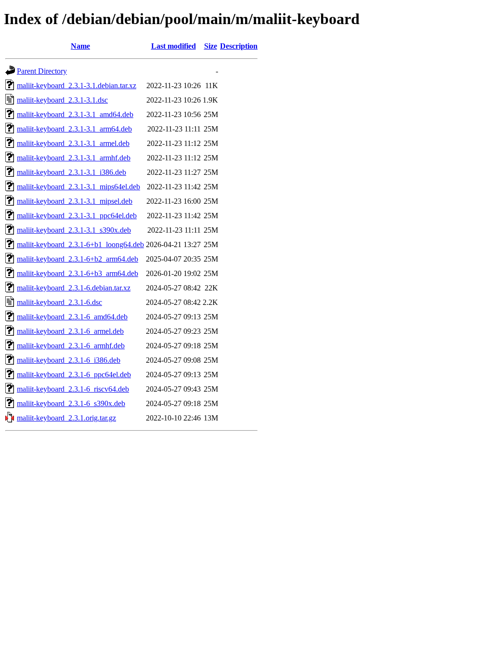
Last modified (173, 46)
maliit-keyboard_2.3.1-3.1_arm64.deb (74, 129)
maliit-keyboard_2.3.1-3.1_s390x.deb (74, 230)
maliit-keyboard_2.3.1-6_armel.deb (70, 331)
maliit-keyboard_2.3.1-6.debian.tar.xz (73, 288)
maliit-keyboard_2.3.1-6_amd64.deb (72, 317)
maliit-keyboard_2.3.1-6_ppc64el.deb (74, 374)
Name (80, 46)
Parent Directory (42, 71)
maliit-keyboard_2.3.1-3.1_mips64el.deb (78, 187)
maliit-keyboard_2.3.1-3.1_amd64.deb (75, 114)
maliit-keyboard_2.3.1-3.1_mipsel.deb (74, 201)
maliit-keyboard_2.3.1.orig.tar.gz (66, 418)
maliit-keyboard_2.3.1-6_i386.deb (68, 360)
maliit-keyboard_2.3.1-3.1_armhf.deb (73, 158)
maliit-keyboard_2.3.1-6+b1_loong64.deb (80, 244)
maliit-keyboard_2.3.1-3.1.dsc (62, 100)
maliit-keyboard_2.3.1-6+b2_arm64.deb (77, 259)
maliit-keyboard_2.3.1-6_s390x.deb (71, 403)
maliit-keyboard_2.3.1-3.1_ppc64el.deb (77, 215)
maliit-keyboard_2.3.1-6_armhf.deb (71, 346)
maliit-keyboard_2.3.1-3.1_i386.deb (71, 172)
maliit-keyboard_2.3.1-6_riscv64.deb (73, 389)
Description (239, 46)
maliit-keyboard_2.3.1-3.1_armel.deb (73, 143)
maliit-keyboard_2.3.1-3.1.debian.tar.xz (76, 85)
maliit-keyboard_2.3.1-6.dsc (59, 302)
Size (210, 46)
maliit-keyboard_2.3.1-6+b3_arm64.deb (77, 273)
